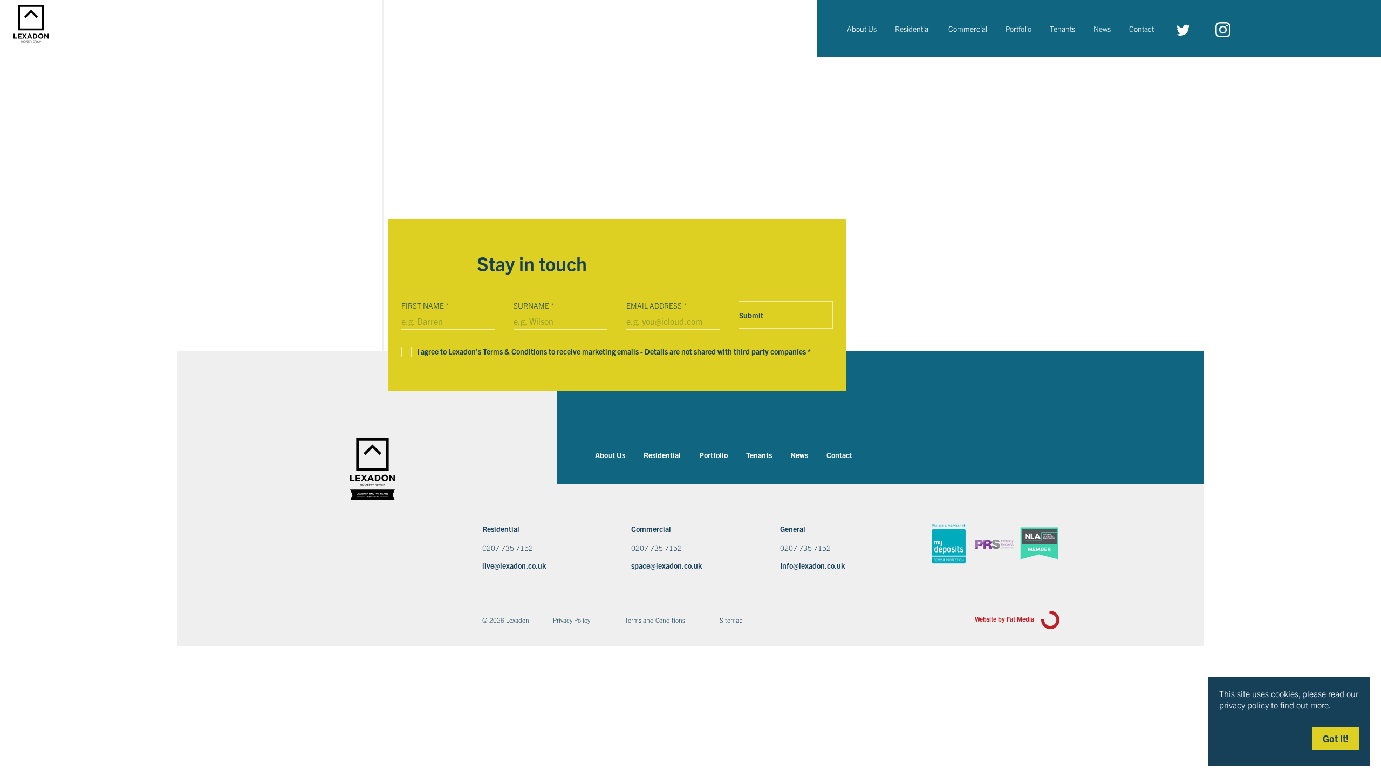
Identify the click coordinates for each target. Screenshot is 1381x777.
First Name (425, 305)
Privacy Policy (571, 620)
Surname (534, 305)
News (1102, 28)
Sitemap (731, 620)
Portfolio (1018, 28)
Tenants (1062, 28)
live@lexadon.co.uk (514, 565)
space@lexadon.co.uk (666, 565)
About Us (862, 28)
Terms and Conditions (655, 620)
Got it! (1336, 738)
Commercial (967, 28)
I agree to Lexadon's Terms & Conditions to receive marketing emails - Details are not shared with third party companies (614, 351)
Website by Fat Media (1005, 619)
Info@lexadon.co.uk (812, 565)
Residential (912, 28)
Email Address (656, 305)
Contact (1141, 28)
